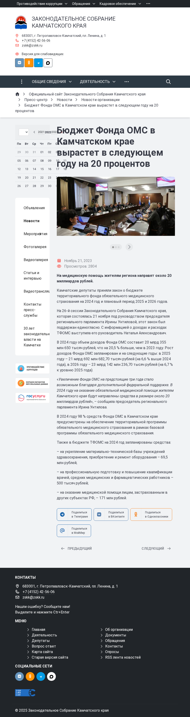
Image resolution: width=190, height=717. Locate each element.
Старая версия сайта (50, 657)
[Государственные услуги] (32, 398)
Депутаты (41, 640)
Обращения (115, 640)
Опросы (112, 652)
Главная (38, 629)
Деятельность (44, 635)
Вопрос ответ (44, 646)
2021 (41, 132)
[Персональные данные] (32, 383)
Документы (115, 635)
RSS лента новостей (123, 657)
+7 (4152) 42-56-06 (36, 40)
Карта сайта (42, 652)
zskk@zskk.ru (32, 45)
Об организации (119, 629)
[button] (113, 247)
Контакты (114, 646)
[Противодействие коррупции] (32, 368)
